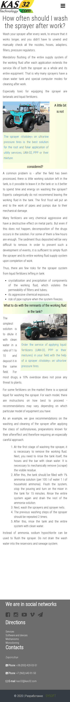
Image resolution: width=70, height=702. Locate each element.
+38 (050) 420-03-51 (26, 665)
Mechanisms (12, 639)
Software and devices (17, 635)
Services (10, 631)
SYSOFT (51, 696)
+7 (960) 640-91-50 (26, 673)
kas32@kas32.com (26, 681)
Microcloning (12, 642)
